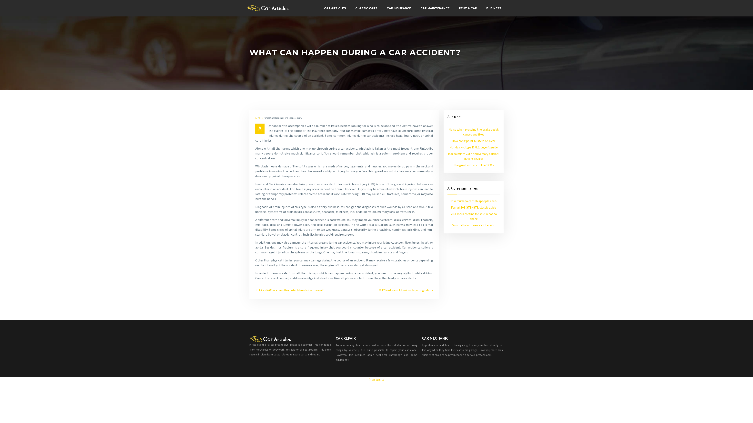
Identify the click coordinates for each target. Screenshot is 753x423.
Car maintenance (434, 8)
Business (493, 8)
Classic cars (366, 8)
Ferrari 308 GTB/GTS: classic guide (473, 207)
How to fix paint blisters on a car (473, 141)
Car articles (335, 8)
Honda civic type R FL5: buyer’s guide (474, 147)
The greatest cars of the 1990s (473, 165)
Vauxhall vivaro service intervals (473, 225)
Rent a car (468, 8)
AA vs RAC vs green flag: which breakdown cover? (291, 290)
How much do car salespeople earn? (473, 201)
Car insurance (399, 8)
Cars (261, 118)
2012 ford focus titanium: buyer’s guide (403, 290)
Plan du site (376, 380)
